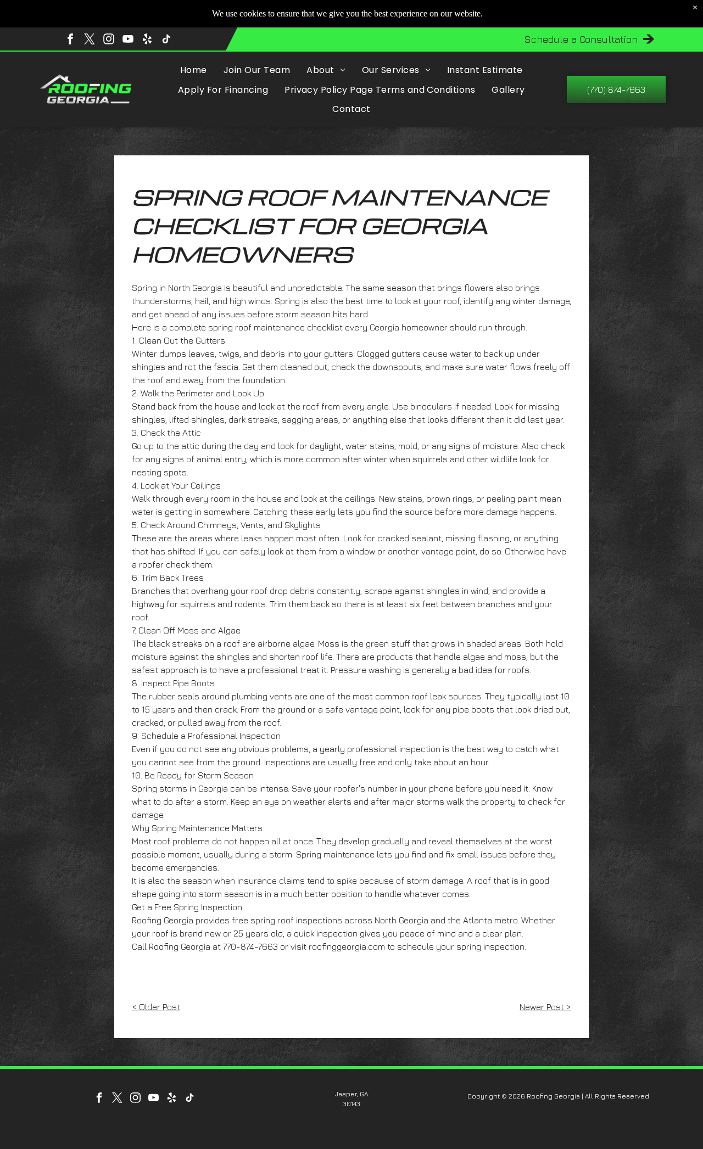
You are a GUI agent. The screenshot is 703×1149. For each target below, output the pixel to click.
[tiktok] (166, 40)
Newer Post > (545, 1007)
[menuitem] (193, 70)
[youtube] (128, 40)
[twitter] (89, 40)
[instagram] (109, 40)
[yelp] (147, 40)
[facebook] (70, 40)
